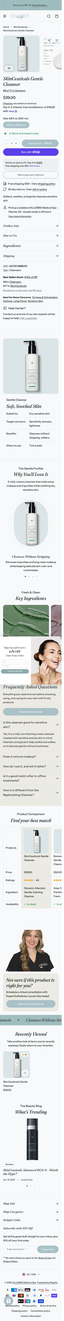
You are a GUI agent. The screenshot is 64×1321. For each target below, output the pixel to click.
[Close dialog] (61, 638)
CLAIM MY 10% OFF (15, 671)
